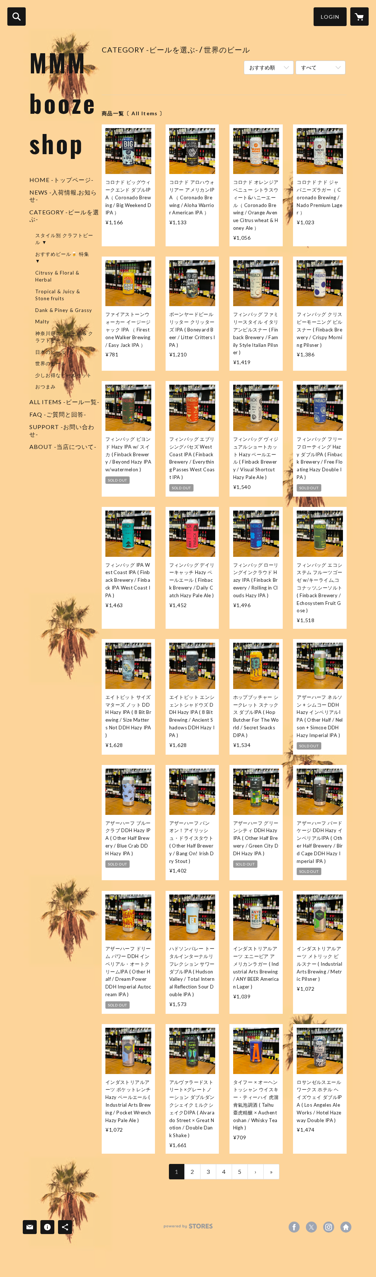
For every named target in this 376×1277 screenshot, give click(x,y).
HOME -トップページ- (61, 179)
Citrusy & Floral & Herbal (57, 276)
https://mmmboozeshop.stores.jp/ (345, 1227)
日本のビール (50, 352)
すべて (309, 67)
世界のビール (50, 363)
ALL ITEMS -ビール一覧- (64, 401)
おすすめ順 (262, 67)
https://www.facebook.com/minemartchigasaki (294, 1227)
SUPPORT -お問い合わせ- (61, 430)
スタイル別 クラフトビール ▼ (64, 239)
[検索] (16, 16)
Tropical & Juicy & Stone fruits (57, 295)
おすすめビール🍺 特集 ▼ (62, 257)
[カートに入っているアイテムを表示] (359, 16)
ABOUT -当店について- (63, 446)
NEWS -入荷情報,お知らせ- (63, 196)
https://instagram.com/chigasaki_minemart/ (328, 1227)
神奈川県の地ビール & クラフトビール (64, 337)
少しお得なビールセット (63, 375)
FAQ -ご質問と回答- (57, 414)
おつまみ (45, 386)
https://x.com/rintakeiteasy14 (311, 1227)
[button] (330, 16)
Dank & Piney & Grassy (63, 310)
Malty (42, 321)
